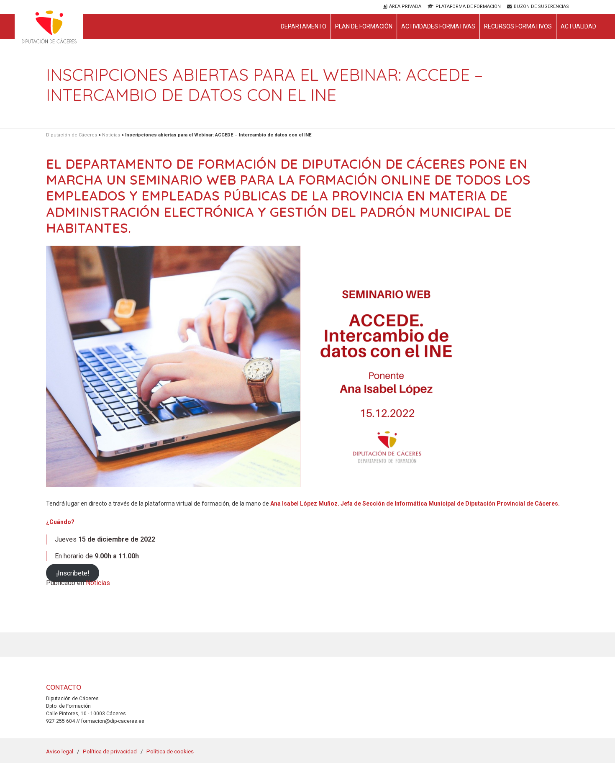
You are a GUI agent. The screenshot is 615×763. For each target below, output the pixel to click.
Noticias (98, 583)
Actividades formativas (438, 26)
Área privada (405, 6)
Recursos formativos (518, 26)
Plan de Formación (363, 26)
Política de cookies (170, 751)
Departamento (303, 26)
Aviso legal (59, 751)
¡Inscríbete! (73, 573)
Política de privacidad (110, 751)
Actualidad (578, 26)
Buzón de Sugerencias (541, 6)
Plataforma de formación (468, 6)
